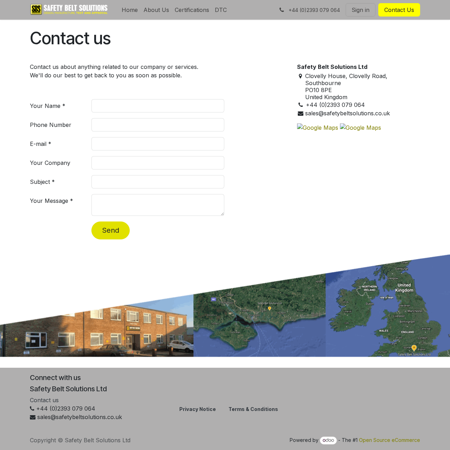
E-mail (38, 143)
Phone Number (50, 124)
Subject (40, 181)
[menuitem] (130, 10)
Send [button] (110, 230)
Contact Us (399, 9)
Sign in (360, 9)
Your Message (49, 200)
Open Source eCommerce (389, 440)
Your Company (50, 162)
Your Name (45, 105)
